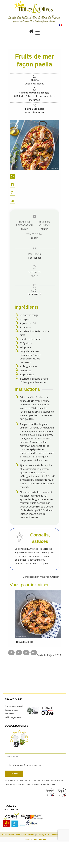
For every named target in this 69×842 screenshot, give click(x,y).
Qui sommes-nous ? (14, 706)
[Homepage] (31, 30)
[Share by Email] (12, 201)
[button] (12, 193)
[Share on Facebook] (12, 184)
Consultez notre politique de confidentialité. (37, 784)
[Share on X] (19, 652)
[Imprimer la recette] (12, 176)
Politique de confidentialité (51, 834)
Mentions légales (25, 834)
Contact (27, 839)
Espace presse (11, 710)
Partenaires (40, 839)
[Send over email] (33, 652)
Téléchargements (13, 717)
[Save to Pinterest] (26, 652)
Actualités (9, 713)
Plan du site (8, 834)
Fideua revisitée (24, 641)
